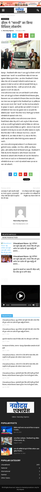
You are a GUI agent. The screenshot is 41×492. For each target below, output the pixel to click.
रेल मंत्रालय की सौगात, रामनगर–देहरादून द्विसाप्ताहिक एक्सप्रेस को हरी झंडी (20, 347)
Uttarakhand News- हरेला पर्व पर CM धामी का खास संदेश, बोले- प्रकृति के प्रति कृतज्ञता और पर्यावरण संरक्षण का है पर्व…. (20, 356)
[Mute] (33, 305)
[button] (38, 10)
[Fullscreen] (37, 305)
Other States (5, 478)
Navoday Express (8, 30)
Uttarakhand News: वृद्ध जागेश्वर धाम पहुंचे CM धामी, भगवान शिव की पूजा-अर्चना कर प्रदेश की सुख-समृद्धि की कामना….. (20, 321)
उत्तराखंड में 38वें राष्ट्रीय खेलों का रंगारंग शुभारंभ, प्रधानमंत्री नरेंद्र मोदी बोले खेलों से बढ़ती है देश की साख (10, 194)
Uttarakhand (5, 19)
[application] (20, 296)
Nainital (3, 475)
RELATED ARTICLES (9, 234)
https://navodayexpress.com (20, 223)
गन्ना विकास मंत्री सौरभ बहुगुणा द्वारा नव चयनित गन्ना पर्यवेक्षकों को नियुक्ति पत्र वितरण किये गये (30, 193)
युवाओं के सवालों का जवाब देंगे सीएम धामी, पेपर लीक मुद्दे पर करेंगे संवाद (20, 339)
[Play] (4, 305)
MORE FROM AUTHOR (10, 238)
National (4, 468)
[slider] (18, 304)
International (5, 471)
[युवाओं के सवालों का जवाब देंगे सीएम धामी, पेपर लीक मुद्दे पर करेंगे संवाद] (6, 273)
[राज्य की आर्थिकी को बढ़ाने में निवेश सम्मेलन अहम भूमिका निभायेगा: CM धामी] (6, 451)
